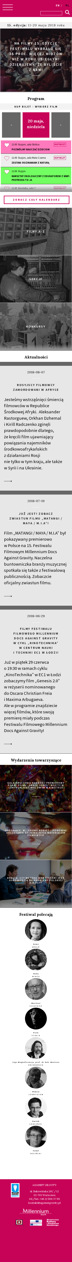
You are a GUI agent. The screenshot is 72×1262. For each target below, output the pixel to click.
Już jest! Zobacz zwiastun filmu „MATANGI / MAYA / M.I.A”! (36, 518)
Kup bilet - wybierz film (36, 106)
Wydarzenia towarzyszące (36, 760)
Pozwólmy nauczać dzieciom (31, 149)
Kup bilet (59, 144)
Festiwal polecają (36, 914)
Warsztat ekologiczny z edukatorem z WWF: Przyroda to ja (41, 177)
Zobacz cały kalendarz (36, 199)
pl (67, 5)
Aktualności (36, 357)
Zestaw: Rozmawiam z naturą (30, 162)
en (58, 5)
